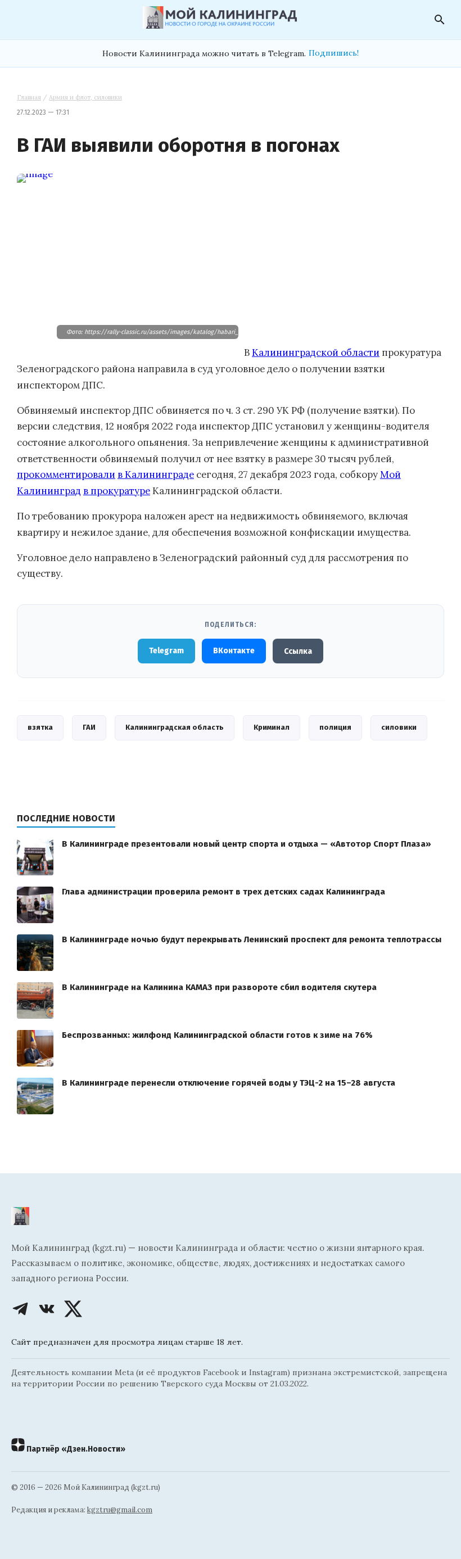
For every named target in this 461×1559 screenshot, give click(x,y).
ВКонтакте (234, 651)
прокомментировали (66, 474)
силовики (399, 727)
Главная (29, 97)
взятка (40, 727)
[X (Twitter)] (73, 1309)
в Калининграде (155, 474)
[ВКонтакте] (47, 1309)
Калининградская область (174, 727)
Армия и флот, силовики (85, 97)
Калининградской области (315, 352)
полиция (335, 727)
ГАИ (89, 727)
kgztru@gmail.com (119, 1510)
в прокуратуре (116, 491)
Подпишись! (334, 53)
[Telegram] (20, 1309)
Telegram (166, 651)
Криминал (272, 727)
